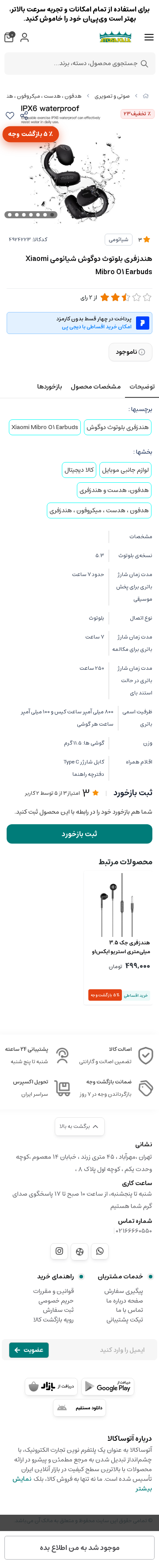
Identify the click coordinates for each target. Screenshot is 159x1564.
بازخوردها (49, 387)
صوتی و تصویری (112, 96)
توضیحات (142, 387)
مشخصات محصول (96, 387)
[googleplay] (107, 1386)
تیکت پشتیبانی (124, 1319)
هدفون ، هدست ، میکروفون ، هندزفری (99, 510)
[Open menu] (149, 37)
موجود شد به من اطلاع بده (80, 1548)
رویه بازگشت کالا (53, 1319)
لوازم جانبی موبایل (125, 470)
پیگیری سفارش (123, 1291)
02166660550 (134, 1231)
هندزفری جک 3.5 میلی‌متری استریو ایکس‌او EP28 (121, 947)
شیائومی (119, 239)
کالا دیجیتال (79, 470)
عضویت (33, 1350)
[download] (79, 1408)
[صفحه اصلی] (146, 96)
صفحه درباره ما (124, 1301)
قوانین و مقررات (53, 1291)
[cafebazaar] (51, 1386)
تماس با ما (129, 1310)
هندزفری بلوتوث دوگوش (118, 427)
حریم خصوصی (56, 1301)
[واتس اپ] (100, 1251)
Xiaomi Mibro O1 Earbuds (44, 427)
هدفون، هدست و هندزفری (114, 490)
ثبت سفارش (58, 1310)
